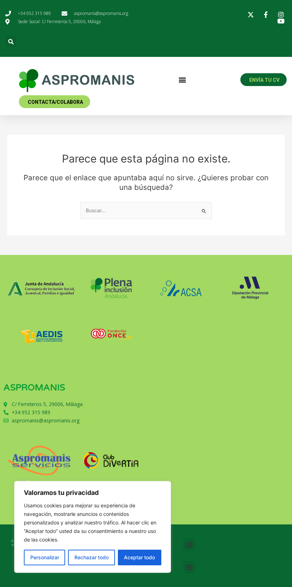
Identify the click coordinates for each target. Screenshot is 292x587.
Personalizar (44, 557)
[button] (10, 41)
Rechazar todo (91, 557)
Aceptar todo (139, 557)
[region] (92, 527)
